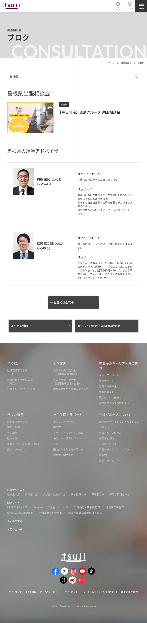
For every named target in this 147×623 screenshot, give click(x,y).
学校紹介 (13, 363)
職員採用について (129, 591)
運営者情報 (30, 591)
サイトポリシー (72, 591)
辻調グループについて (115, 414)
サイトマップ (15, 591)
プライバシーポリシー (50, 591)
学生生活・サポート (67, 414)
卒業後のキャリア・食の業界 (118, 365)
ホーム (111, 62)
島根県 (141, 62)
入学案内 (59, 363)
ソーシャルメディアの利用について (100, 591)
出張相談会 (126, 62)
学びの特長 (15, 414)
